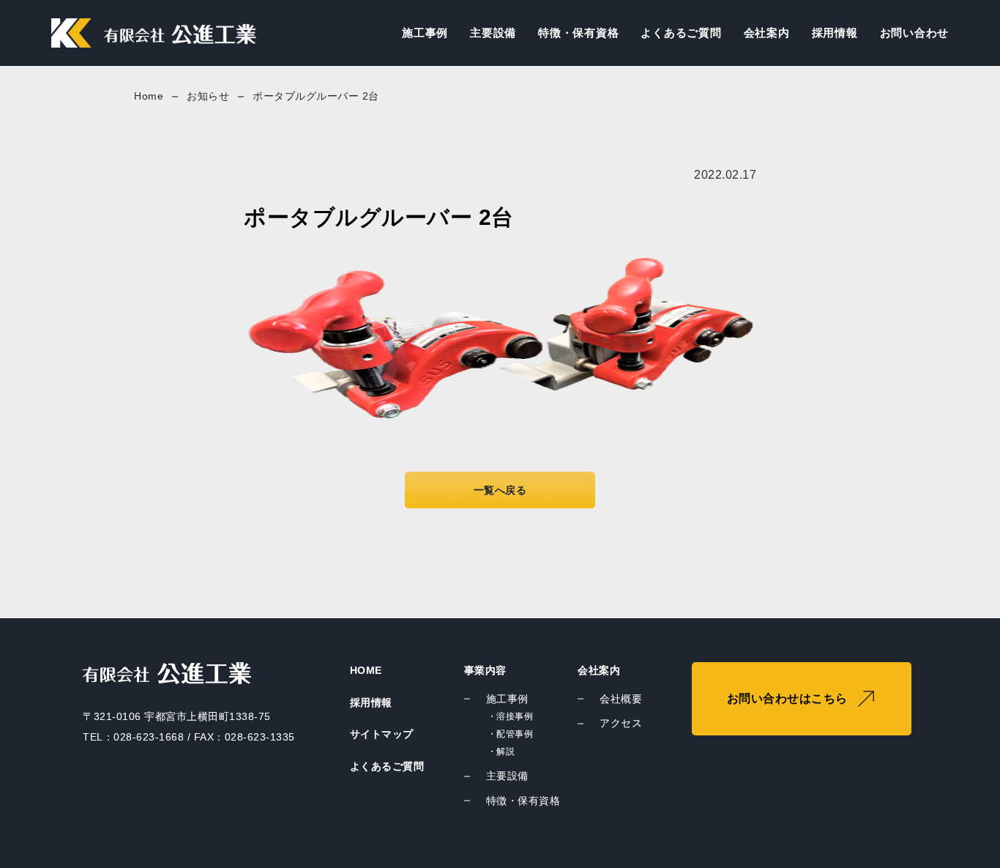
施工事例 (425, 32)
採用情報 (835, 32)
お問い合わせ (914, 32)
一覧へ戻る (500, 490)
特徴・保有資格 (578, 32)
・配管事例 (511, 734)
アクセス (621, 723)
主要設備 (493, 32)
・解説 (501, 751)
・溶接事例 (511, 716)
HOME (366, 670)
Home (148, 96)
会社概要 (621, 699)
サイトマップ (382, 734)
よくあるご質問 (681, 32)
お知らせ (208, 96)
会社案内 (767, 32)
